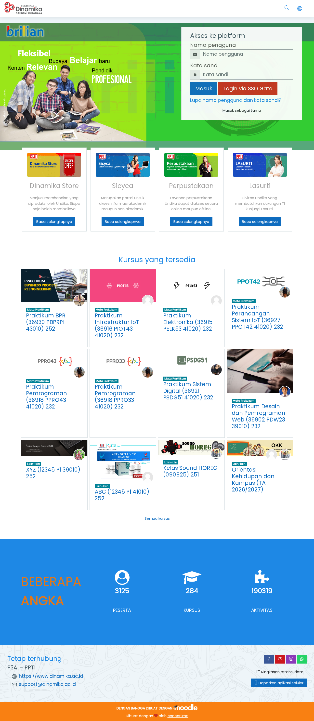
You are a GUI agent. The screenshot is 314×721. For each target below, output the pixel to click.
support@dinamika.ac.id (47, 684)
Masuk (203, 88)
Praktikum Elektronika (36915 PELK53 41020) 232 (187, 322)
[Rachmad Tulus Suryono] (285, 391)
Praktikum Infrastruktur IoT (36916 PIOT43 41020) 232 (117, 325)
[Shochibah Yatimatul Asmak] (216, 369)
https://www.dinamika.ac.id (51, 676)
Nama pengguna (213, 45)
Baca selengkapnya (54, 221)
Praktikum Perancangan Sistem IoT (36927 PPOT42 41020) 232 (257, 317)
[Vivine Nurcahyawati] (216, 453)
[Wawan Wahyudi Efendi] (79, 454)
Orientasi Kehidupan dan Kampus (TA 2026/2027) (253, 479)
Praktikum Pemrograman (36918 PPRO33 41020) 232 (115, 396)
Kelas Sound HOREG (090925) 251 (190, 471)
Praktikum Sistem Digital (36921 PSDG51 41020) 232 (188, 390)
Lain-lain (33, 464)
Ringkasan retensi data (281, 671)
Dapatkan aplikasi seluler (280, 682)
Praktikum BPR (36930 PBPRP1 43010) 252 (45, 322)
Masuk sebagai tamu (241, 110)
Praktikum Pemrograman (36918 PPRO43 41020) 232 (46, 396)
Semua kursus (157, 518)
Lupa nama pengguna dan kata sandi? (235, 100)
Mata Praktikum (38, 310)
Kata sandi (204, 65)
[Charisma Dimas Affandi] (148, 300)
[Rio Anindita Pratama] (79, 300)
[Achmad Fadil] (271, 454)
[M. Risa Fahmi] (148, 476)
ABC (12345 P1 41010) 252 (122, 495)
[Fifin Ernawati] (285, 292)
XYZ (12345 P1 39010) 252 (53, 473)
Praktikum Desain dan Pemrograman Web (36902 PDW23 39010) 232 (258, 416)
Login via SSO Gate (247, 88)
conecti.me (178, 715)
